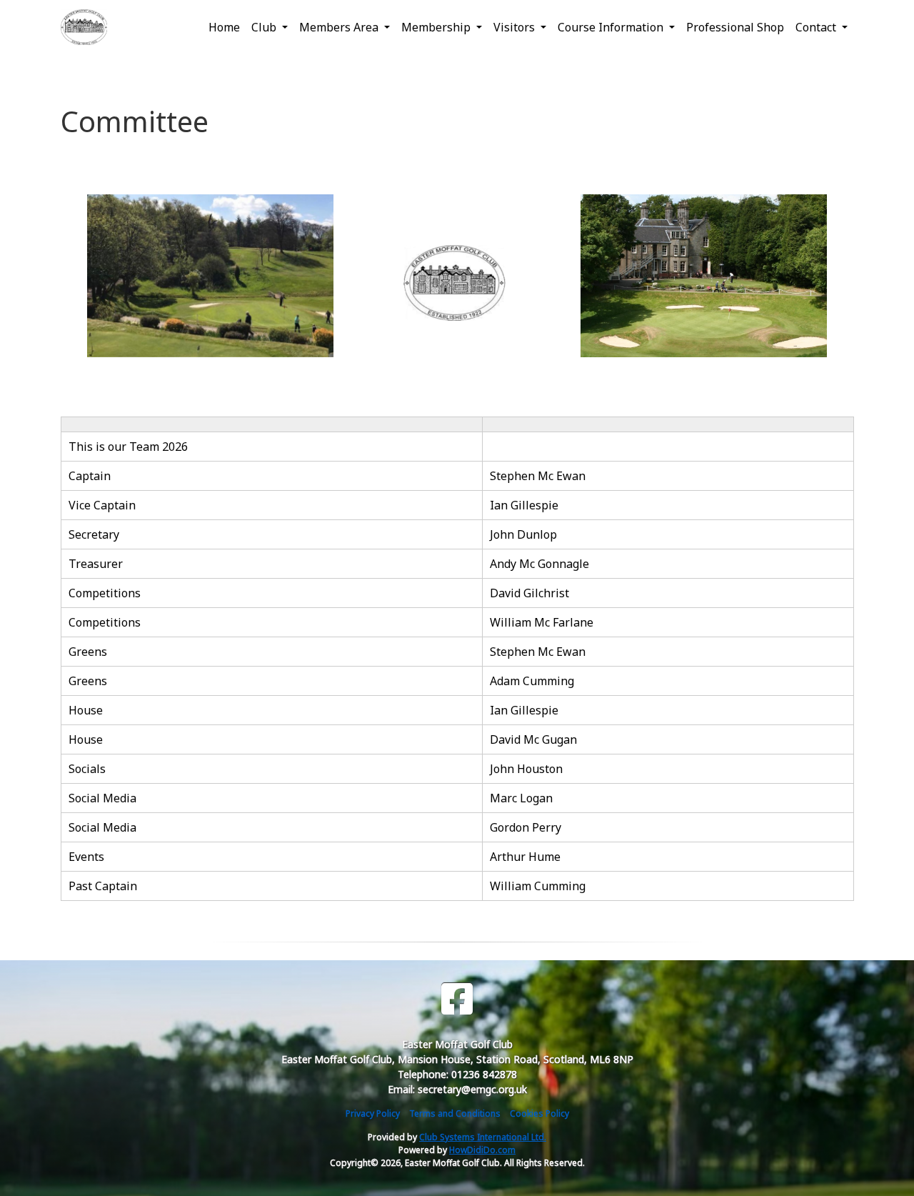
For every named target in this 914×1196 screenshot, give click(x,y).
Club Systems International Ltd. (482, 1137)
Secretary (95, 534)
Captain (91, 476)
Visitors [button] (515, 27)
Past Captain (103, 886)
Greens (88, 651)
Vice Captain (104, 505)
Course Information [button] (612, 27)
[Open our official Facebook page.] (457, 999)
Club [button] (265, 27)
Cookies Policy (539, 1113)
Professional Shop (735, 27)
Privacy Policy (373, 1113)
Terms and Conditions (455, 1113)
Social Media (102, 798)
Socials (87, 769)
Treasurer (96, 564)
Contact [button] (817, 27)
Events (86, 856)
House (86, 710)
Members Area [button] (340, 27)
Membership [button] (437, 27)
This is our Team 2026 (128, 446)
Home (224, 27)
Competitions (105, 593)
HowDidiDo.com (482, 1150)
